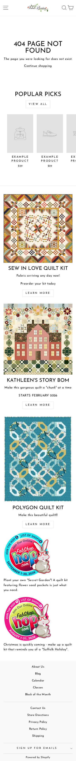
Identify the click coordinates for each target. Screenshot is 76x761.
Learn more (38, 293)
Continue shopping (38, 66)
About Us (38, 666)
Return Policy (38, 729)
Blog (38, 673)
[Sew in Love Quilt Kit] (38, 228)
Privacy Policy (38, 722)
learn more (38, 405)
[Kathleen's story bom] (38, 339)
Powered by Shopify (38, 757)
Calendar (38, 680)
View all (38, 104)
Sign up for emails (37, 748)
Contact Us (38, 708)
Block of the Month (38, 694)
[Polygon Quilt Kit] (38, 459)
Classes (38, 687)
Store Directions (38, 715)
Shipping (38, 736)
